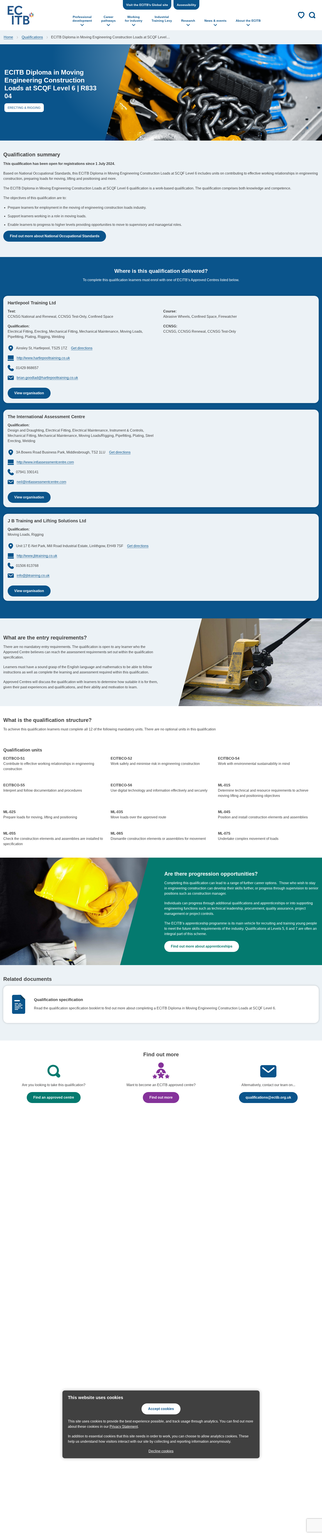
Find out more (158, 1099)
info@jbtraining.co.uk (33, 575)
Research (188, 20)
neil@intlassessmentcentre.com (41, 482)
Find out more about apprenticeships (201, 946)
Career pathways (108, 18)
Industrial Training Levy (162, 18)
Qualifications (32, 37)
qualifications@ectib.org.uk (268, 1097)
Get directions (81, 348)
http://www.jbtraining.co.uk (37, 556)
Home (8, 37)
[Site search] (312, 15)
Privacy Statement (124, 1426)
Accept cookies (161, 1409)
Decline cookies (161, 1451)
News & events (215, 20)
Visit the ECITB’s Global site (147, 5)
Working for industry (133, 18)
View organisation (26, 395)
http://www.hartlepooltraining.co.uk (43, 358)
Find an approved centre (53, 1097)
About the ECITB (248, 20)
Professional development (82, 18)
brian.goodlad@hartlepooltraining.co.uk (47, 378)
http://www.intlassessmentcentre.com (45, 462)
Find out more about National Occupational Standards (54, 236)
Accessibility (186, 5)
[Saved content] (301, 15)
